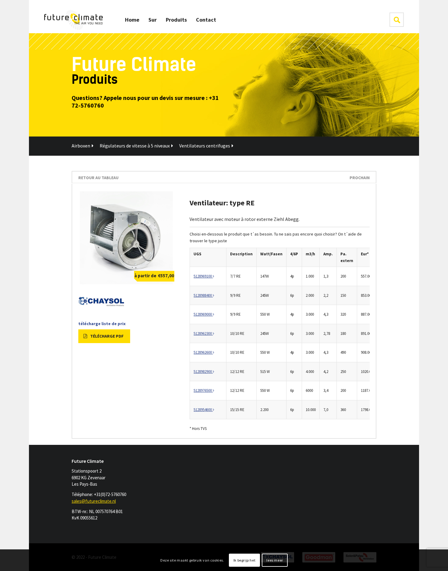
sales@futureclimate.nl (94, 501)
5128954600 (203, 409)
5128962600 (203, 352)
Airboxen (81, 146)
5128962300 (203, 333)
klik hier (396, 19)
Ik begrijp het (244, 560)
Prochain (360, 177)
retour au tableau (98, 177)
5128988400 (203, 295)
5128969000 (203, 314)
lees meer (274, 560)
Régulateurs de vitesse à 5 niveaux (135, 146)
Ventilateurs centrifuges (204, 146)
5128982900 (203, 371)
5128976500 (203, 390)
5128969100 (203, 276)
